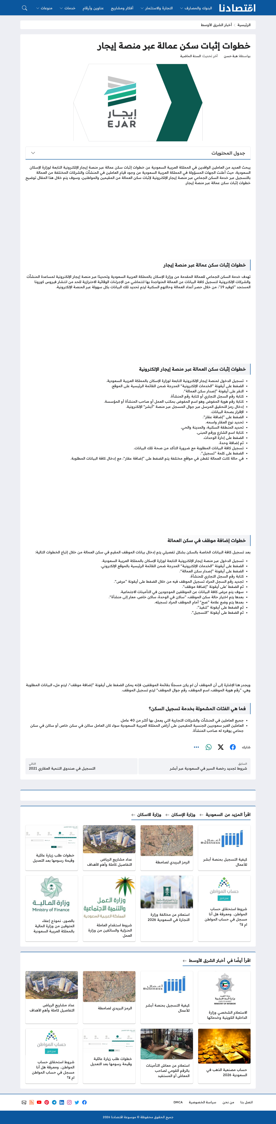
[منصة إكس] (221, 747)
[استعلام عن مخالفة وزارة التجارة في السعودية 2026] (167, 908)
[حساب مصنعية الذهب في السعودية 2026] (224, 1056)
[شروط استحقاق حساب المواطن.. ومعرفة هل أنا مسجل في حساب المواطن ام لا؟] (224, 908)
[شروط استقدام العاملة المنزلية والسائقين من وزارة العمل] (109, 908)
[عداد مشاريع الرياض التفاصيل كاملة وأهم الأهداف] (109, 847)
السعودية (214, 814)
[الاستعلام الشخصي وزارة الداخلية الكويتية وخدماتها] (224, 997)
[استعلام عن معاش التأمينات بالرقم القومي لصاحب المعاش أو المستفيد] (167, 1056)
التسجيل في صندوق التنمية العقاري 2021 (62, 768)
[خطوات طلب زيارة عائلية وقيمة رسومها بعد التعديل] (51, 847)
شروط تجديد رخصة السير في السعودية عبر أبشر (208, 768)
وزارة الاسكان (149, 814)
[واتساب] (208, 747)
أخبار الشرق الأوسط (216, 25)
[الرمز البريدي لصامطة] (167, 847)
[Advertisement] (138, 219)
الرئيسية (244, 25)
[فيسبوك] (233, 747)
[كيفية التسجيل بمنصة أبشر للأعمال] (224, 847)
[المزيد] (196, 747)
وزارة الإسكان (183, 814)
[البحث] (24, 8)
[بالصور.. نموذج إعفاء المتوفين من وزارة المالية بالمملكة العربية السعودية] (51, 908)
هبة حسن (231, 56)
